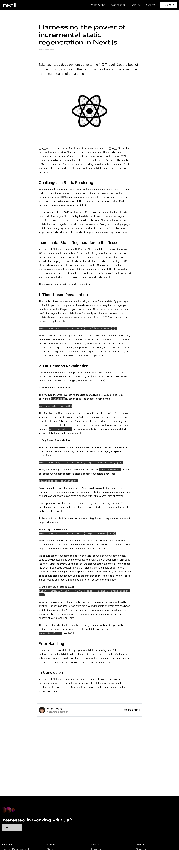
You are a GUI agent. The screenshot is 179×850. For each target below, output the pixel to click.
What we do (98, 5)
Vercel (113, 148)
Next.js (43, 148)
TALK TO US (168, 5)
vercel (137, 710)
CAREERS (151, 5)
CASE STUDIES (118, 5)
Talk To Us (12, 827)
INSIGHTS (136, 5)
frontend (128, 710)
